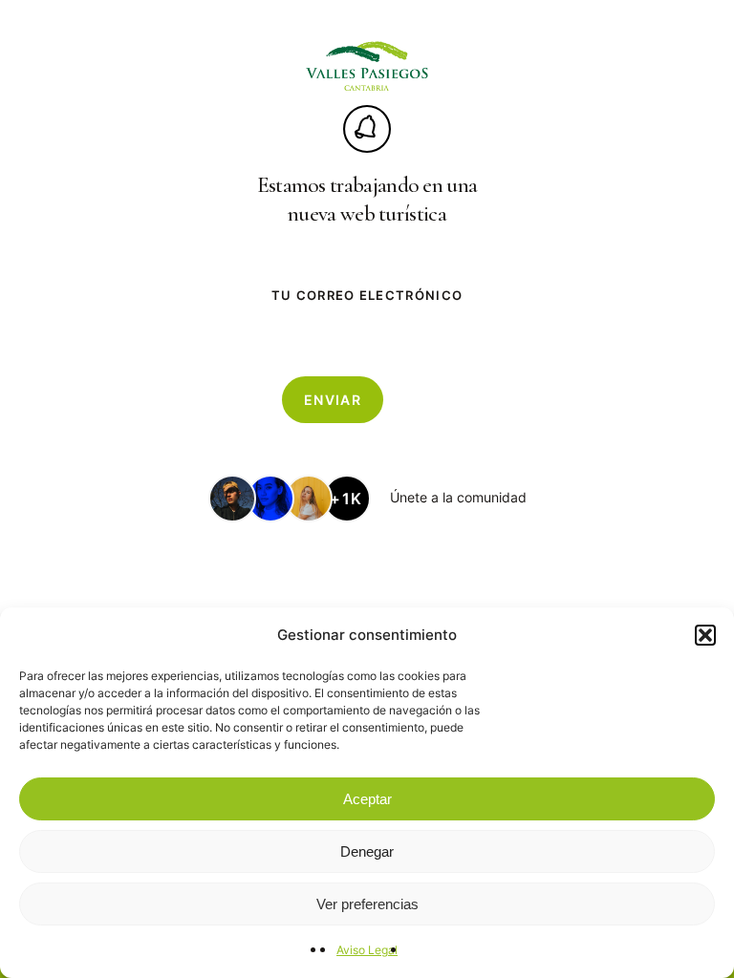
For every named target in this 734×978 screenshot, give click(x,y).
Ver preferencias (367, 904)
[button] (705, 635)
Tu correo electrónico (367, 295)
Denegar (367, 851)
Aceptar (367, 799)
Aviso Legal (367, 950)
